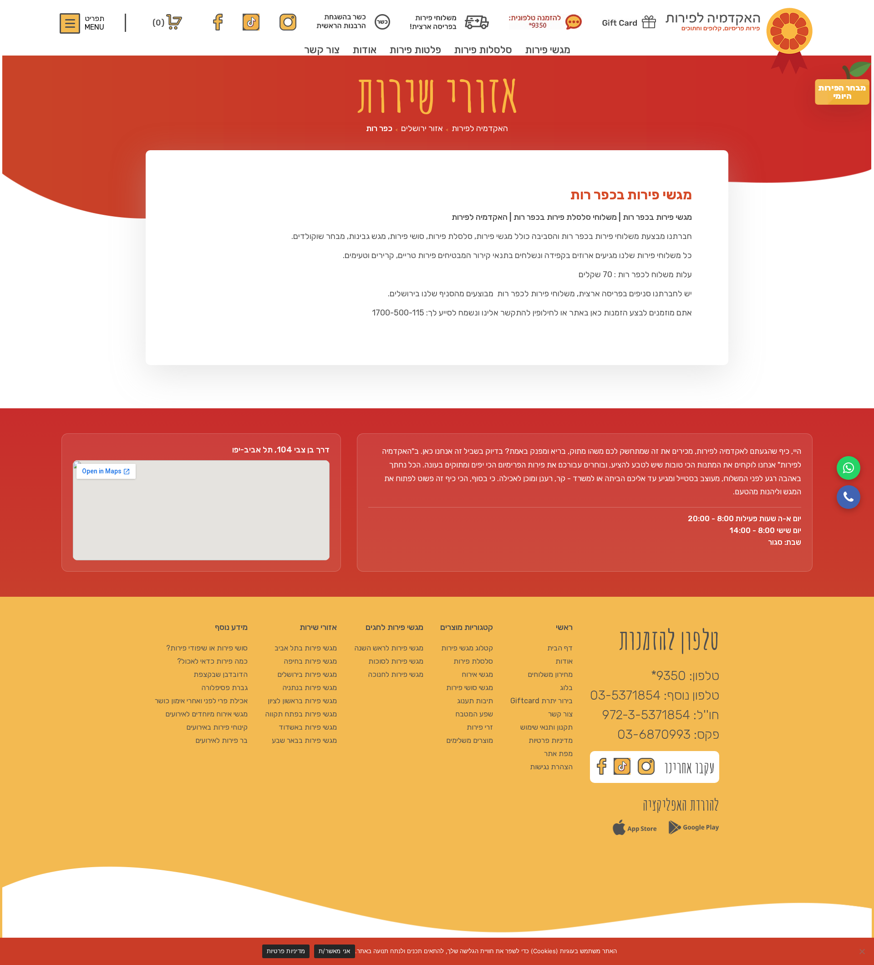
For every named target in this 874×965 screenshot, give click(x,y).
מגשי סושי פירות (469, 687)
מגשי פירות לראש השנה (388, 648)
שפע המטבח (474, 714)
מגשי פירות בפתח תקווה (301, 714)
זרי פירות (480, 727)
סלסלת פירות (473, 661)
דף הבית (560, 648)
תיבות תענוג (475, 700)
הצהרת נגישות (551, 766)
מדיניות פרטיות (550, 740)
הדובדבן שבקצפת (220, 674)
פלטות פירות (415, 50)
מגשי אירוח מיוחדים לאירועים (206, 714)
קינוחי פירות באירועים (217, 727)
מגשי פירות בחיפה (310, 661)
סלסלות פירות (483, 50)
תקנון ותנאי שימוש (546, 727)
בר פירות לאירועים (221, 740)
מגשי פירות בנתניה (309, 687)
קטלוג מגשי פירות (467, 648)
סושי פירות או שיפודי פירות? (207, 648)
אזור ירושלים (422, 128)
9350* (668, 675)
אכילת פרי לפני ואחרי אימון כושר (201, 700)
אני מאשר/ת (335, 951)
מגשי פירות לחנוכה (395, 674)
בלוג (566, 687)
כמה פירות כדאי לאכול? (212, 661)
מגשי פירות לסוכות (395, 661)
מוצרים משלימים (469, 740)
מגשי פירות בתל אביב (305, 648)
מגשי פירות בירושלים (307, 674)
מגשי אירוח (477, 674)
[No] (862, 951)
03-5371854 (625, 695)
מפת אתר (558, 753)
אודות (364, 50)
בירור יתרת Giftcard (541, 700)
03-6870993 (654, 734)
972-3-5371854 (646, 714)
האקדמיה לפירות (480, 128)
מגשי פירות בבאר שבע (304, 740)
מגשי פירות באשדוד (308, 727)
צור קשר (322, 50)
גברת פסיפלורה (224, 687)
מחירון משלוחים (550, 674)
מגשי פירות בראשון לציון (302, 700)
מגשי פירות (547, 50)
